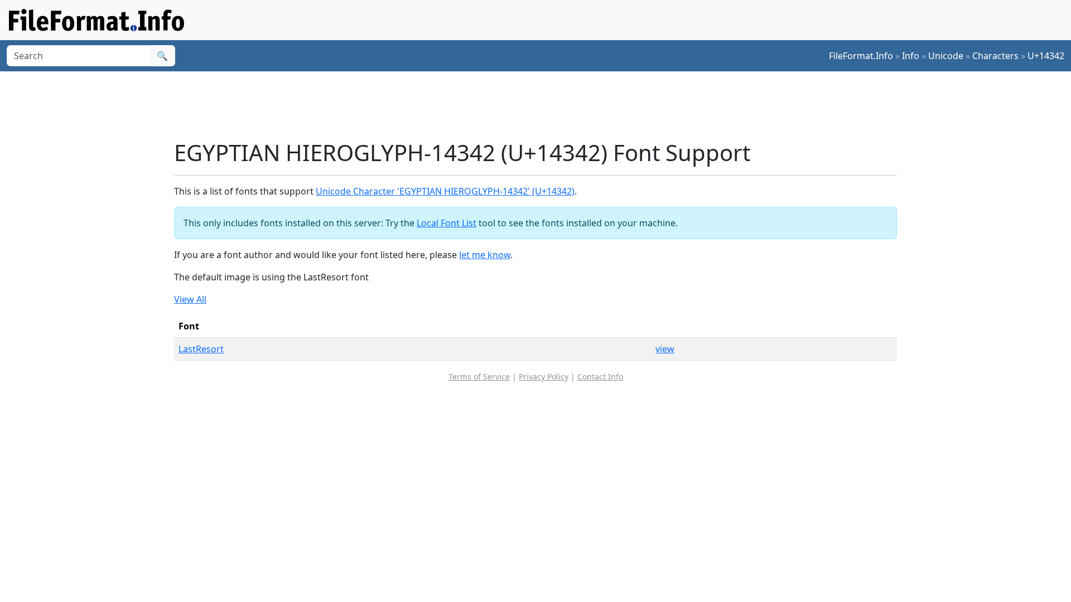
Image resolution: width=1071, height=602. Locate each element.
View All (190, 299)
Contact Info (600, 376)
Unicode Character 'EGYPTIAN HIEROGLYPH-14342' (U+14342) (445, 191)
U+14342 (1045, 56)
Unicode (945, 56)
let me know (484, 255)
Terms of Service (479, 376)
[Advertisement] (542, 105)
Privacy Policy (543, 376)
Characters (995, 56)
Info (910, 56)
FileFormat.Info (861, 56)
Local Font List (446, 223)
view (664, 349)
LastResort (201, 349)
